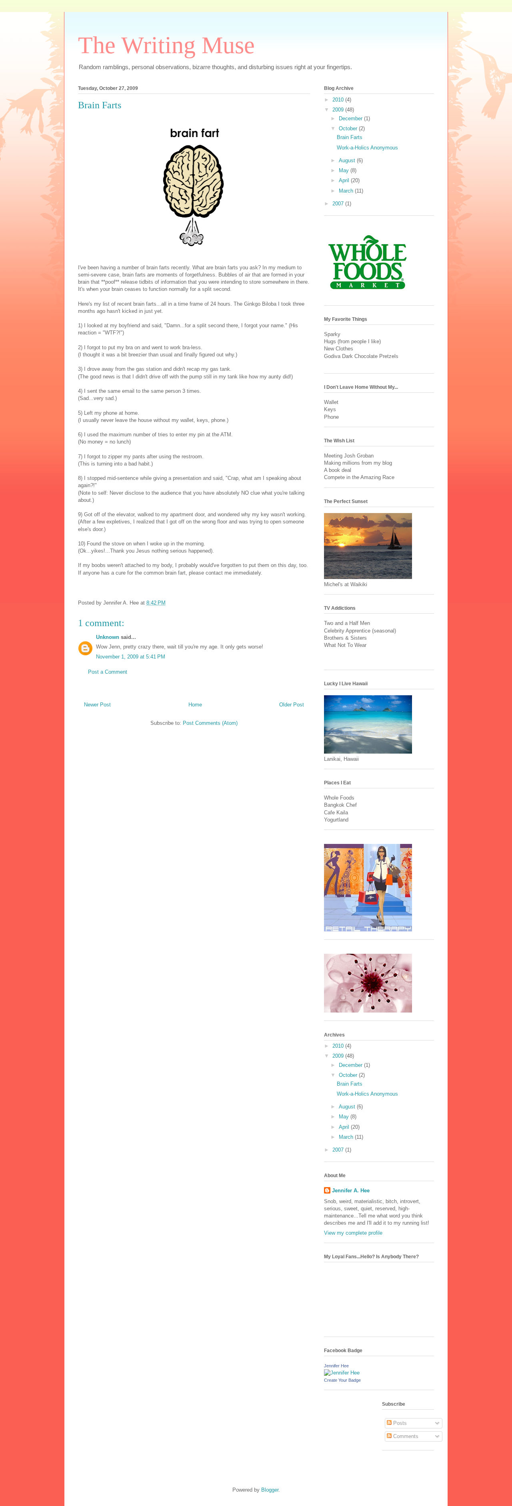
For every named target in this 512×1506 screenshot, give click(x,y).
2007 (338, 204)
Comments (405, 1436)
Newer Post (97, 705)
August (348, 160)
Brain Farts (99, 105)
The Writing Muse (166, 45)
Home (195, 705)
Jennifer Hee (336, 1365)
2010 (338, 100)
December (351, 118)
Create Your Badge (342, 1380)
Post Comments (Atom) (210, 723)
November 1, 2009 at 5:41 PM (130, 657)
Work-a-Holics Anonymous (367, 148)
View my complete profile (353, 1233)
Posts (399, 1423)
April (345, 180)
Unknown (107, 637)
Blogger (269, 1490)
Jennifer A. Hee (351, 1191)
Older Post (291, 705)
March (347, 191)
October (349, 128)
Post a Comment (107, 672)
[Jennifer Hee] (342, 1373)
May (344, 170)
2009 (338, 110)
